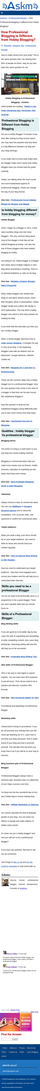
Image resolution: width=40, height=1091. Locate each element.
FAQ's (22, 1052)
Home (5, 1048)
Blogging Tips (19, 46)
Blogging (8, 46)
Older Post (34, 1012)
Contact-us (13, 1052)
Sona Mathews (21, 1079)
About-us (13, 1048)
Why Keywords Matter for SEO (25, 698)
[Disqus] (21, 920)
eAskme (3, 18)
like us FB (18, 862)
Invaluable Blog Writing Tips (23, 657)
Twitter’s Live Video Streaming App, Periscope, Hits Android (18, 110)
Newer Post (15, 1010)
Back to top (31, 1048)
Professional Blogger (18, 18)
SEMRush (16, 506)
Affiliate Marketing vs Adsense (25, 805)
